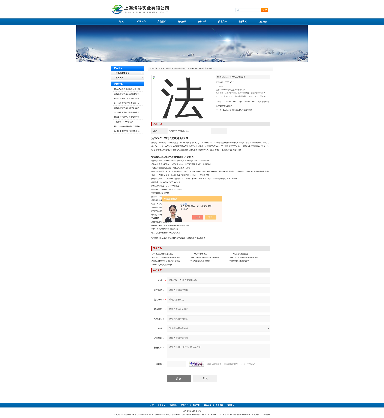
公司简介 (141, 21)
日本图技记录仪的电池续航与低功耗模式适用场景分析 (135, 117)
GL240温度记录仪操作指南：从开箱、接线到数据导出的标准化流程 (141, 103)
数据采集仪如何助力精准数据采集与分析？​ (131, 131)
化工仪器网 (265, 414)
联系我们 (184, 405)
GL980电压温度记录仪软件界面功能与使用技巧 (133, 112)
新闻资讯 (182, 21)
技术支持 (222, 21)
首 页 (121, 21)
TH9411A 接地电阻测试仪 (161, 265)
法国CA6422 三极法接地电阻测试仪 (204, 257)
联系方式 (242, 21)
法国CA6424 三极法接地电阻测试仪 (165, 257)
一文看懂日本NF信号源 (123, 122)
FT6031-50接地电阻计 (199, 254)
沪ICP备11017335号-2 (191, 414)
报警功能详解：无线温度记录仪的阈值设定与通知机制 (135, 98)
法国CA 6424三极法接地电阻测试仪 (244, 257)
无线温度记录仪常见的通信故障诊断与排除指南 (133, 108)
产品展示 (162, 21)
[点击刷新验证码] (196, 364)
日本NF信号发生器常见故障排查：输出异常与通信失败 (136, 89)
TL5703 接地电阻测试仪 (200, 261)
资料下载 (202, 21)
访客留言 (263, 21)
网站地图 (207, 405)
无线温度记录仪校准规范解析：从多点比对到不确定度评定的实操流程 (142, 94)
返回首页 (219, 405)
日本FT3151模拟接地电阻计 (162, 254)
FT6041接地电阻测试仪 (239, 254)
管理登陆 (230, 405)
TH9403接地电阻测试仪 (239, 261)
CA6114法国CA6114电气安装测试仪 (237, 110)
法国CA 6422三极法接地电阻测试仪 (165, 261)
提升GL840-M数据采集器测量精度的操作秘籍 (132, 126)
